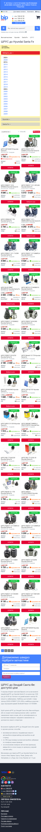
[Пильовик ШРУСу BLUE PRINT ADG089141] (10, 279)
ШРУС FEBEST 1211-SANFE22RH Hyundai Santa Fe (30, 220)
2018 (6, 84)
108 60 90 (19, 16)
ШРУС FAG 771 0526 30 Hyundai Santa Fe (28, 458)
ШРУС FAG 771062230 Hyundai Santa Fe (8, 458)
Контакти (30, 11)
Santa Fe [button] (6, 124)
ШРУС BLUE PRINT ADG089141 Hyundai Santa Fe (10, 288)
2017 (6, 82)
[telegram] (9, 782)
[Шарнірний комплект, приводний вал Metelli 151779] (30, 347)
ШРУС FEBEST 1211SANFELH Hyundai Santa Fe (30, 254)
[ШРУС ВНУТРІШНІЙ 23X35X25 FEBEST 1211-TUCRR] (10, 245)
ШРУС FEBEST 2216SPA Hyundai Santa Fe (29, 560)
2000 (6, 91)
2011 (6, 67)
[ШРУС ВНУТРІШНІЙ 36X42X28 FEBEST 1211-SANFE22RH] (31, 211)
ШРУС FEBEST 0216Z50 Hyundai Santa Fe (8, 356)
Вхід (38, 11)
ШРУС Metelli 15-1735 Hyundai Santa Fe (8, 492)
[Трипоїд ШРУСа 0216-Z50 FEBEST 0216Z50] (10, 347)
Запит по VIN (18, 23)
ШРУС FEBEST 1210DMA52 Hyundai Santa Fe (9, 322)
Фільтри (37, 131)
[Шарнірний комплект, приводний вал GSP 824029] (30, 620)
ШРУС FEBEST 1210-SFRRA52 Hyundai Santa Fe (9, 186)
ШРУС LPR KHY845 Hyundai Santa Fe (9, 390)
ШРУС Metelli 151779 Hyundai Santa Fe (30, 356)
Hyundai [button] (6, 119)
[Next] (12, 650)
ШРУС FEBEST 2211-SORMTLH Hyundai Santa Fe (30, 149)
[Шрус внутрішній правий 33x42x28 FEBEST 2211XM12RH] (31, 586)
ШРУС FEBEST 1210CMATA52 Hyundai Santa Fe (10, 628)
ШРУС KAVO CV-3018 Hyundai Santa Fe (10, 424)
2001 (6, 94)
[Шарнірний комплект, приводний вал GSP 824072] (10, 141)
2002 (6, 96)
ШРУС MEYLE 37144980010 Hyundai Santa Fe (30, 288)
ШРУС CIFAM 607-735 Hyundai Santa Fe (8, 220)
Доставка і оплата (19, 11)
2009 (6, 114)
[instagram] (5, 782)
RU (6, 11)
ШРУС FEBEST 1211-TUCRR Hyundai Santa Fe (10, 254)
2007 (6, 109)
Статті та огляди (6, 826)
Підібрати (6, 677)
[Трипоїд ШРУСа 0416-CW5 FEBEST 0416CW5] (31, 313)
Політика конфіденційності (10, 824)
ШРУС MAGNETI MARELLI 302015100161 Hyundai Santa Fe (30, 424)
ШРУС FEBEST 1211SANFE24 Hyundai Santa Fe (30, 526)
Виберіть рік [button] (7, 53)
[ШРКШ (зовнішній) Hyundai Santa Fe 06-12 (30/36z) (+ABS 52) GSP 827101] (30, 381)
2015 (6, 77)
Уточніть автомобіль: (6, 47)
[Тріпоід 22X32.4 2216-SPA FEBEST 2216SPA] (31, 552)
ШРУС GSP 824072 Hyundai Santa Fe (9, 149)
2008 (6, 111)
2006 (6, 106)
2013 (6, 72)
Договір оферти (6, 821)
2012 (6, 69)
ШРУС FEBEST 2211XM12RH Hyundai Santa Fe (30, 594)
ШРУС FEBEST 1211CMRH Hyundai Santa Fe (9, 560)
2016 (6, 79)
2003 (6, 99)
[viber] (12, 782)
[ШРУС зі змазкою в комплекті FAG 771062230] (10, 449)
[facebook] (2, 782)
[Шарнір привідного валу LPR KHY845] (10, 381)
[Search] (37, 28)
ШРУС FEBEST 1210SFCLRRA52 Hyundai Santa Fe (29, 492)
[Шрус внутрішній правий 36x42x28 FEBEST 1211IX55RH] (10, 586)
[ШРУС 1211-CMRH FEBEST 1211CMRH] (10, 552)
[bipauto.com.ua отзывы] (8, 778)
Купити (10, 168)
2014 (6, 74)
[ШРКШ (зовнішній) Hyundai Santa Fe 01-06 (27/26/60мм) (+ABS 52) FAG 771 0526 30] (30, 449)
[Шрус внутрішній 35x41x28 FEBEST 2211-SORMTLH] (31, 141)
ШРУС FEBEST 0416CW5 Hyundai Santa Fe (29, 322)
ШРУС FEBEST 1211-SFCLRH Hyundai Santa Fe (30, 186)
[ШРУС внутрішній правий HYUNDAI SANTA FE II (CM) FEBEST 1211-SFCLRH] (31, 177)
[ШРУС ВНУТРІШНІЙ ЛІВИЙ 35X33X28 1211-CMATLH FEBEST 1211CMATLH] (10, 518)
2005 (6, 104)
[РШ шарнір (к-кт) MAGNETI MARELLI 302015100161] (30, 415)
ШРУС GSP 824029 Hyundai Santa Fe (30, 628)
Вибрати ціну (31, 202)
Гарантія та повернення (9, 819)
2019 (6, 87)
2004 (6, 101)
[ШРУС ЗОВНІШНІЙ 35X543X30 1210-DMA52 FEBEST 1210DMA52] (10, 313)
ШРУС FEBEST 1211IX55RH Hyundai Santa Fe (9, 594)
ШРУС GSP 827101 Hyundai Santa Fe (30, 390)
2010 (6, 64)
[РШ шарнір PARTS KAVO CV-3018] (10, 415)
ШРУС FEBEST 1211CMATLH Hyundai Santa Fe (10, 526)
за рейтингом (5, 131)
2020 (6, 60)
